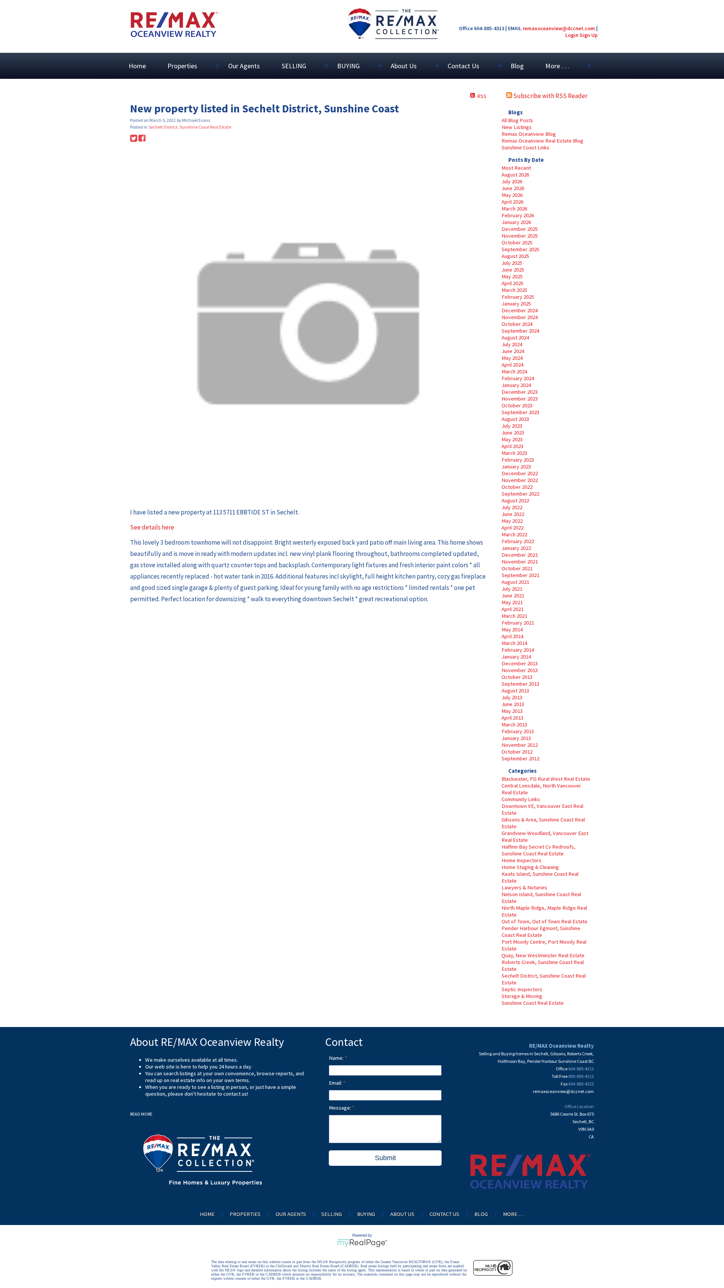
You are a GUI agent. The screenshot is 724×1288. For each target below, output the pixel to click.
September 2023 (520, 412)
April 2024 (512, 364)
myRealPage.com (362, 1243)
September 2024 (520, 330)
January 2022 (516, 548)
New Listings (517, 127)
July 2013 (512, 697)
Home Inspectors (521, 860)
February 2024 (518, 378)
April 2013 (512, 717)
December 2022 (520, 473)
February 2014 (518, 649)
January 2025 (516, 303)
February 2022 (518, 541)
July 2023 (512, 425)
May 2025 (512, 276)
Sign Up (589, 35)
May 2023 (512, 439)
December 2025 (520, 229)
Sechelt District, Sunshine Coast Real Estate (190, 127)
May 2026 (512, 195)
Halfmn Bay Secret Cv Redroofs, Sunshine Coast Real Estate (538, 850)
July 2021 (512, 588)
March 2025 (514, 290)
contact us (235, 1093)
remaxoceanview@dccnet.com (559, 28)
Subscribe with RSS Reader (549, 96)
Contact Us (444, 1214)
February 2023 (518, 459)
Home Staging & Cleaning (530, 867)
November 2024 (520, 317)
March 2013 (514, 724)
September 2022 (520, 493)
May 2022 (512, 520)
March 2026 (514, 208)
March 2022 (514, 534)
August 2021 (515, 582)
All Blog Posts (517, 120)
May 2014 (512, 629)
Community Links (521, 799)
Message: (340, 1107)
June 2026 (513, 188)
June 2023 (513, 432)
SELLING (331, 1214)
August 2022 (515, 500)
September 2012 (520, 758)
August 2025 (515, 256)
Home (137, 65)
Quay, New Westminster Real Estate (543, 955)
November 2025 (520, 235)
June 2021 (513, 595)
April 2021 (512, 609)
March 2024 (514, 371)
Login (571, 35)
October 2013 (517, 677)
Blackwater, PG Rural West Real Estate (546, 778)
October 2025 (517, 242)
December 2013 (520, 663)
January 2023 (516, 466)
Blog (517, 65)
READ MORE (141, 1114)
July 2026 (512, 181)
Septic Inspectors (522, 989)
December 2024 (520, 310)
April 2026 (512, 201)
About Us (402, 1214)
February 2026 (518, 215)
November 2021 (520, 561)
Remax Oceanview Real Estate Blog (542, 140)
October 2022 (517, 487)
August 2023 (515, 419)
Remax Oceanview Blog (529, 133)
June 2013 (513, 704)
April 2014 (512, 636)
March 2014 (514, 643)
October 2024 (517, 324)
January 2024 (516, 385)
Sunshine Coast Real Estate (533, 1002)
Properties (245, 1214)
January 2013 (516, 738)
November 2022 (520, 480)
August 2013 (515, 690)
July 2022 (512, 507)
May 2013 (512, 711)
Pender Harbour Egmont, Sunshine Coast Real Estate (541, 931)
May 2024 (512, 358)
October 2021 (517, 568)
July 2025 (512, 262)
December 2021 (520, 554)
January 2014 (516, 656)
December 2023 (520, 391)
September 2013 (520, 683)
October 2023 (517, 405)
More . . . (513, 1214)
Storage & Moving (522, 996)
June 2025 (513, 269)
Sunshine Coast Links (525, 147)
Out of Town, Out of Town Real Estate (544, 921)
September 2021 (520, 575)
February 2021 (518, 622)
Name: (337, 1058)
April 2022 (512, 527)
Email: (336, 1082)
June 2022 (513, 514)
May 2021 (512, 602)
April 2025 (512, 283)
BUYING (366, 1214)
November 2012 (520, 744)
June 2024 (513, 351)
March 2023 (514, 453)
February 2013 (518, 731)
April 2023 (512, 446)
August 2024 (515, 337)
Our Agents (244, 65)
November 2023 (520, 398)
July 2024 (512, 344)
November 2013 (520, 670)
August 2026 (515, 174)
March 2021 (514, 616)
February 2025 (518, 296)
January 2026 (516, 222)
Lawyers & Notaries (524, 887)
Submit (385, 1158)
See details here (152, 527)
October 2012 (517, 751)
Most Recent (516, 167)
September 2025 (520, 249)
